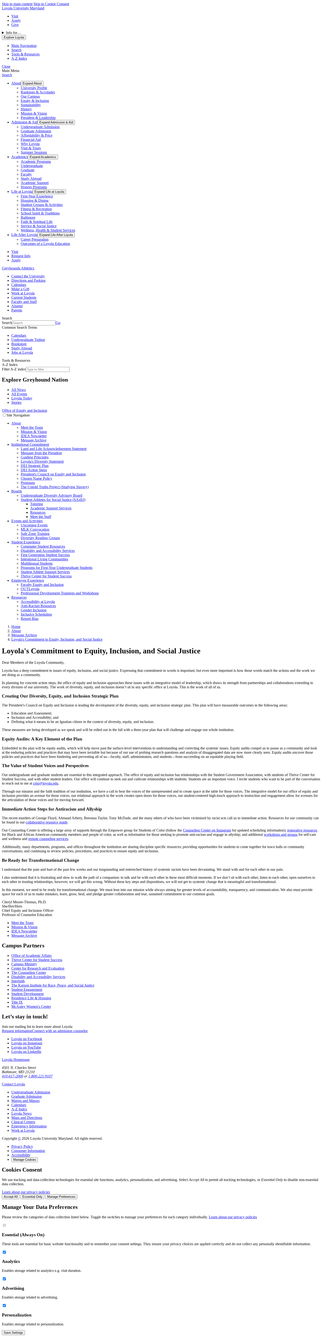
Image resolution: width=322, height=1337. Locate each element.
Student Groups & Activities (42, 205)
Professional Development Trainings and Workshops (60, 593)
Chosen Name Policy (36, 478)
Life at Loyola (22, 191)
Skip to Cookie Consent (51, 4)
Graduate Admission (36, 131)
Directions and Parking (28, 280)
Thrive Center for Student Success (46, 576)
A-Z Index (19, 1109)
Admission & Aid (24, 122)
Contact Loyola (13, 1084)
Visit (14, 16)
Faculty (26, 174)
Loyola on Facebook (26, 1039)
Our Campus (30, 96)
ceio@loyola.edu (45, 783)
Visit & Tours (31, 148)
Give (15, 25)
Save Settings (13, 1332)
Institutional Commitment (30, 444)
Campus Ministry (24, 964)
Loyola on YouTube (26, 1047)
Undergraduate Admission (40, 127)
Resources (37, 512)
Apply (16, 20)
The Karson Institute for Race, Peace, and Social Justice (52, 985)
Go (58, 323)
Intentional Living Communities (44, 559)
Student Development (27, 994)
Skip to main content (17, 4)
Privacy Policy (22, 1146)
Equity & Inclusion (35, 101)
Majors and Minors (25, 1101)
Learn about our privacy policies (26, 1192)
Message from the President (41, 453)
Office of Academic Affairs (31, 956)
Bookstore (19, 344)
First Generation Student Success (45, 555)
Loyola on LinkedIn (26, 1052)
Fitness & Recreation (36, 209)
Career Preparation (35, 239)
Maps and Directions (26, 1118)
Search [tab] (16, 50)
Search (7, 75)
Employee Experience (27, 580)
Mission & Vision (34, 113)
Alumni (17, 306)
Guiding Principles (35, 457)
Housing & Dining (35, 200)
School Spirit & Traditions (40, 213)
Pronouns (28, 483)
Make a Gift (20, 289)
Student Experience (25, 542)
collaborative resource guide (46, 822)
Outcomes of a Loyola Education (45, 244)
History (26, 109)
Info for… (13, 33)
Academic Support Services (50, 508)
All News (18, 390)
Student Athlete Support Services (45, 572)
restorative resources (302, 830)
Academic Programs (36, 162)
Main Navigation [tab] (24, 46)
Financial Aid (31, 140)
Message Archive (33, 440)
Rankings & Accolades (38, 92)
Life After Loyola (24, 235)
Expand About (32, 83)
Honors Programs (34, 187)
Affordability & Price (36, 135)
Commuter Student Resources (43, 546)
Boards (16, 491)
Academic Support (35, 183)
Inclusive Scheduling (36, 614)
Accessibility (20, 1155)
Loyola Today (21, 398)
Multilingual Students (37, 563)
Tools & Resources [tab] (25, 54)
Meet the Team (32, 427)
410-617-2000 (12, 1076)
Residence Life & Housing (31, 998)
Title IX (17, 1002)
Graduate (27, 170)
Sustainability (31, 105)
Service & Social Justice (39, 226)
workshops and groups (280, 834)
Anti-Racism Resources (38, 606)
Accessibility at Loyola (38, 602)
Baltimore (28, 217)
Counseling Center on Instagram (207, 830)
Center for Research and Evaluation (37, 968)
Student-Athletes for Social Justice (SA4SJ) (53, 500)
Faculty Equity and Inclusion (42, 585)
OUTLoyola (30, 589)
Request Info (20, 256)
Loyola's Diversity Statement (42, 461)
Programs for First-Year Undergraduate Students (56, 568)
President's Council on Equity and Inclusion (53, 474)
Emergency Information (29, 1126)
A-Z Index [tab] (19, 58)
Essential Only (32, 1196)
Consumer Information (28, 1151)
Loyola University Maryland (23, 8)
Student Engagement (26, 990)
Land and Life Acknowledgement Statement (54, 449)
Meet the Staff (40, 517)
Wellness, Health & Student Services (48, 230)
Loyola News (21, 1113)
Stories (16, 402)
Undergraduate (32, 166)
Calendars (18, 285)
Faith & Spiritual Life (37, 222)
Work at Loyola (23, 293)
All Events (19, 394)
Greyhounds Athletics (18, 268)
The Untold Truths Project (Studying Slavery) (55, 487)
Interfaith (18, 981)
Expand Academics (43, 157)
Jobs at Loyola (22, 352)
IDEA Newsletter (34, 436)
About (16, 83)
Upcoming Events (34, 525)
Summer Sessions (34, 152)
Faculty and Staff (24, 302)
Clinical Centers (23, 1122)
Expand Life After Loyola (56, 235)
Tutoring (36, 504)
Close (6, 66)
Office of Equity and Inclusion (24, 410)
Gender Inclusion (33, 610)
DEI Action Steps (34, 470)
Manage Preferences (61, 1196)
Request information (17, 1031)
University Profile (34, 88)
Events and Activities (27, 521)
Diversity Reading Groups (40, 538)
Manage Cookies (24, 1159)
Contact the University (28, 276)
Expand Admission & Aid (56, 122)
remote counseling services (48, 839)
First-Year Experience (37, 196)
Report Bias (29, 619)
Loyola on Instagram (26, 1043)
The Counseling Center (28, 973)
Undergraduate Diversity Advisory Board (51, 495)
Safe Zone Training (35, 534)
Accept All (11, 1196)
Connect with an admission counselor (60, 1031)
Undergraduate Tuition (28, 340)
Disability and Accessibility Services (48, 551)
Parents (16, 310)
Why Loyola (30, 144)
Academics (19, 157)
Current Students (23, 297)
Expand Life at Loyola (49, 191)
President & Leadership (38, 118)
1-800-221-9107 (40, 1076)
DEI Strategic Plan (35, 466)
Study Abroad (31, 179)
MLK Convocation (35, 529)
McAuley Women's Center (31, 1007)
